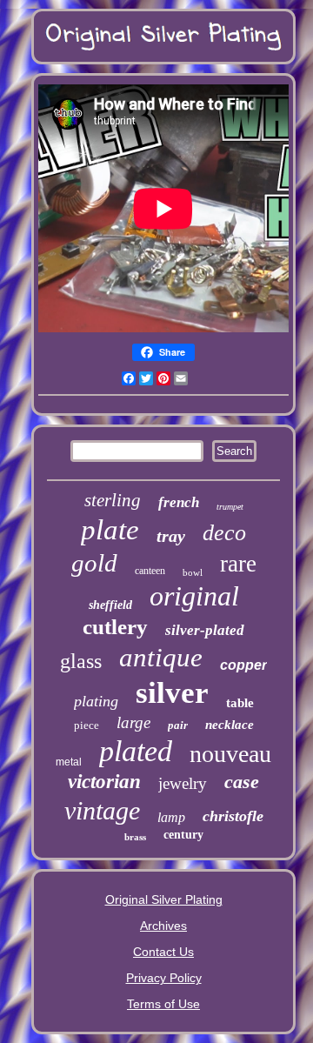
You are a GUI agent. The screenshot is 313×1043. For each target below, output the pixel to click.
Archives (163, 926)
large (133, 722)
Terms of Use (163, 1004)
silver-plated (204, 630)
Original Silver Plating (164, 899)
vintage (102, 810)
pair (178, 725)
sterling (112, 500)
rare (238, 564)
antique (161, 657)
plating (96, 701)
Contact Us (163, 952)
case (241, 781)
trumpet (229, 506)
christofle (233, 816)
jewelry (182, 783)
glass (81, 661)
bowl (193, 572)
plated (135, 751)
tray (170, 535)
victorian (104, 781)
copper (243, 665)
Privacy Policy (164, 978)
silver (172, 693)
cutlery (115, 627)
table (240, 703)
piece (86, 725)
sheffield (110, 605)
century (183, 834)
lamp (171, 817)
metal (69, 762)
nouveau (230, 753)
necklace (229, 725)
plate (110, 529)
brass (135, 837)
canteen (150, 571)
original (194, 596)
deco (224, 532)
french (178, 502)
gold (94, 563)
